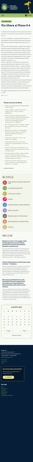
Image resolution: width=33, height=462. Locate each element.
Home (2, 387)
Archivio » (9, 168)
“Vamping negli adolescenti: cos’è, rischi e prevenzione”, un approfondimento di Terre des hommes (16, 143)
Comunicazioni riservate (7, 395)
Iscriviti (9, 377)
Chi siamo (3, 390)
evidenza (6, 95)
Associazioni (4, 388)
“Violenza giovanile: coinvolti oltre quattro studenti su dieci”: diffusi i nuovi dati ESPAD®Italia (15, 111)
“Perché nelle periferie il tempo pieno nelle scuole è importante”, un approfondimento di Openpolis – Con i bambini (16, 162)
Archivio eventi (16, 335)
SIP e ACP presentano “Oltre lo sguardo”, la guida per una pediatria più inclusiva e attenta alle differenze (17, 126)
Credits (2, 363)
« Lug (8, 331)
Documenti (3, 393)
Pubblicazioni (4, 392)
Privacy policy (4, 359)
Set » (24, 331)
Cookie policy (4, 361)
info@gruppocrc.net (8, 357)
